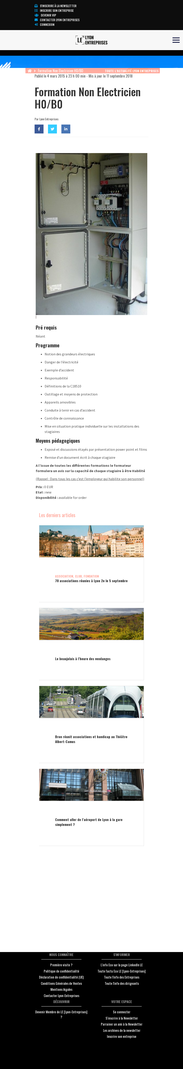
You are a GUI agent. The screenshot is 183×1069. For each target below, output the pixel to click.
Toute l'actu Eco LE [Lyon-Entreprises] (122, 971)
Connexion (47, 24)
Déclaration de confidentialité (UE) (61, 977)
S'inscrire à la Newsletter (122, 1018)
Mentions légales (61, 989)
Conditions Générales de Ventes (61, 983)
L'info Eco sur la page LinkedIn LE (122, 964)
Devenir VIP (48, 15)
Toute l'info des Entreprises (121, 977)
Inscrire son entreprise (57, 10)
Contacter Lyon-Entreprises (61, 995)
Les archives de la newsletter (121, 1030)
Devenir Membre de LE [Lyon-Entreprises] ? (61, 1014)
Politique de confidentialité (61, 971)
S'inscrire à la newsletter (58, 5)
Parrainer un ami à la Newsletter (121, 1024)
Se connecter (121, 1011)
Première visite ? (61, 964)
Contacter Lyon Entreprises (59, 19)
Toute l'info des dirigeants (122, 983)
